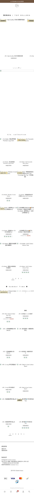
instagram (4, 460)
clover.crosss (11, 460)
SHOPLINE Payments (19, 488)
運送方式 (4, 449)
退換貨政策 (4, 450)
